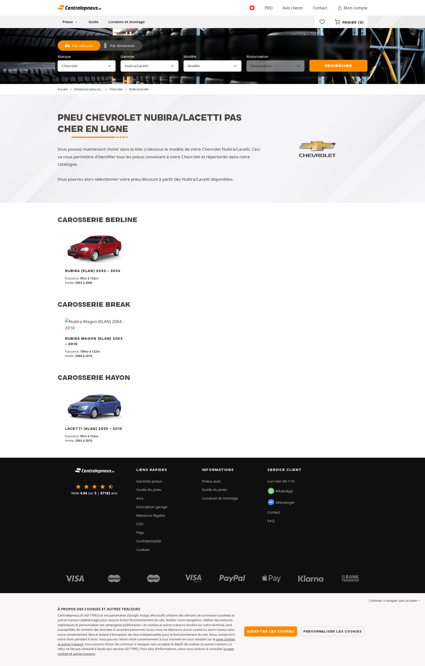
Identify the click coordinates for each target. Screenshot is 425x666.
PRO (269, 8)
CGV (139, 523)
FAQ (271, 520)
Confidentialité (148, 540)
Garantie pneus (149, 481)
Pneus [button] (68, 21)
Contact (320, 8)
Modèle (189, 56)
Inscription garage (151, 506)
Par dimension (122, 45)
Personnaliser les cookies (332, 631)
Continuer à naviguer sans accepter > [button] (394, 601)
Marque (64, 56)
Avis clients (293, 8)
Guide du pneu (148, 489)
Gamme (127, 56)
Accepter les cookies (270, 631)
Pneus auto (211, 481)
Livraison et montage (126, 21)
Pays (140, 532)
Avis (139, 498)
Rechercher (338, 66)
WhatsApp (284, 490)
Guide (93, 21)
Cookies (143, 549)
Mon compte (355, 8)
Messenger (285, 502)
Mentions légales (150, 515)
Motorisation (257, 56)
